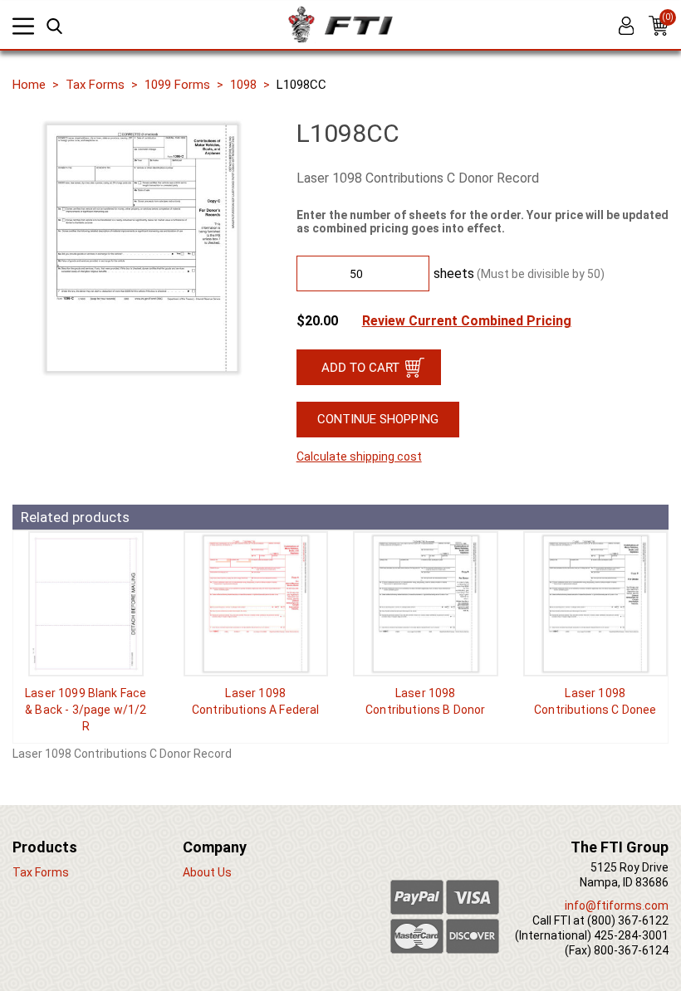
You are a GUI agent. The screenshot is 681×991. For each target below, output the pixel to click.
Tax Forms (95, 84)
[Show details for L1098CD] (596, 603)
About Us (207, 872)
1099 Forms (177, 84)
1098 (243, 84)
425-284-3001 (631, 935)
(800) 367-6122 (628, 920)
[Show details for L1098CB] (425, 603)
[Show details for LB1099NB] (86, 603)
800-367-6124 (631, 950)
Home (29, 84)
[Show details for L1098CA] (256, 603)
